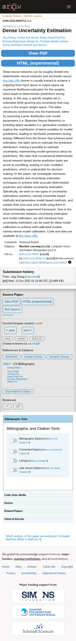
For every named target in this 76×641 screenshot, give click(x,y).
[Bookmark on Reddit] (18, 406)
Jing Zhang (9, 37)
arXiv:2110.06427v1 (34, 258)
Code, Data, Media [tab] (15, 495)
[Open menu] (68, 6)
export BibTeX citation (18, 391)
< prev (10, 330)
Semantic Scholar (59, 356)
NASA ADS (11, 356)
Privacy (10, 573)
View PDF (38, 53)
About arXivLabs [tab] (14, 519)
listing (10, 367)
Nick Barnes (40, 45)
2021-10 (37, 338)
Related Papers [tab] (13, 511)
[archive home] (12, 7)
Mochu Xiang (38, 37)
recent (21, 338)
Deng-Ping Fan (56, 37)
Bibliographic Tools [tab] (16, 419)
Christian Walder (49, 41)
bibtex (18, 367)
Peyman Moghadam (14, 41)
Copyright (67, 566)
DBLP (7, 364)
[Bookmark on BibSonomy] (7, 406)
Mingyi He (33, 41)
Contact (32, 566)
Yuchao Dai (23, 37)
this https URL (28, 235)
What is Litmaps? (38, 461)
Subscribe (49, 566)
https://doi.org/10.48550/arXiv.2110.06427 (43, 262)
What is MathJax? (29, 539)
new (7, 338)
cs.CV (36, 343)
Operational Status (54, 573)
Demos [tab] (8, 503)
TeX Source (12, 309)
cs (29, 343)
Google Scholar (33, 356)
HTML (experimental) (38, 63)
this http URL (11, 80)
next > (27, 330)
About (6, 566)
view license (8, 315)
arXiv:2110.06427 (29, 254)
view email (32, 276)
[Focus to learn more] (69, 262)
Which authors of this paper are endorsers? (32, 536)
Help (18, 566)
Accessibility (29, 573)
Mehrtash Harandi (21, 45)
